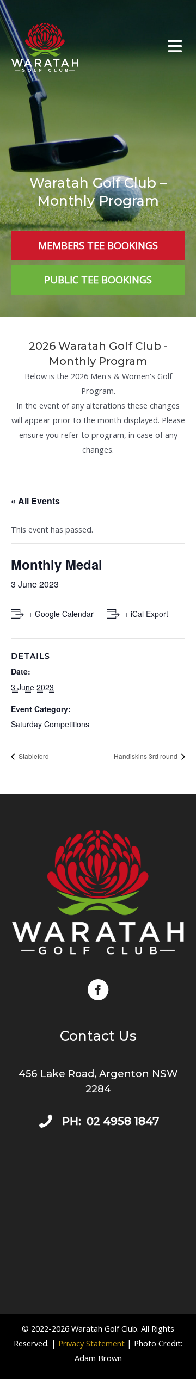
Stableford (33, 755)
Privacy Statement (91, 1343)
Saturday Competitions (50, 724)
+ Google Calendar (61, 613)
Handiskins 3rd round (146, 755)
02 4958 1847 (123, 1121)
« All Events (35, 500)
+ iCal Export (146, 613)
